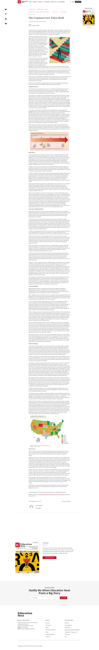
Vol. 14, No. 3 (32, 14)
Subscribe (63, 597)
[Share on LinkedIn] (6, 19)
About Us (48, 623)
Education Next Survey (50, 629)
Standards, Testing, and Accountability (39, 11)
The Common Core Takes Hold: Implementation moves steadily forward (51, 494)
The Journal (63, 11)
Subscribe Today (49, 557)
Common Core (32, 9)
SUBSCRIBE (78, 1)
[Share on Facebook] (6, 14)
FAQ (65, 636)
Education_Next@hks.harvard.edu (27, 628)
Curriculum (40, 9)
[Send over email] (6, 23)
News (46, 9)
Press (47, 632)
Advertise (67, 623)
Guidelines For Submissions (71, 632)
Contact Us (48, 636)
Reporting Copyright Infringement (72, 629)
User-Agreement (68, 625)
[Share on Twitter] (6, 9)
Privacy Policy (67, 627)
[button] (70, 1)
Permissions (67, 634)
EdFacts (47, 627)
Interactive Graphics (50, 634)
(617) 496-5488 (24, 627)
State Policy (55, 11)
